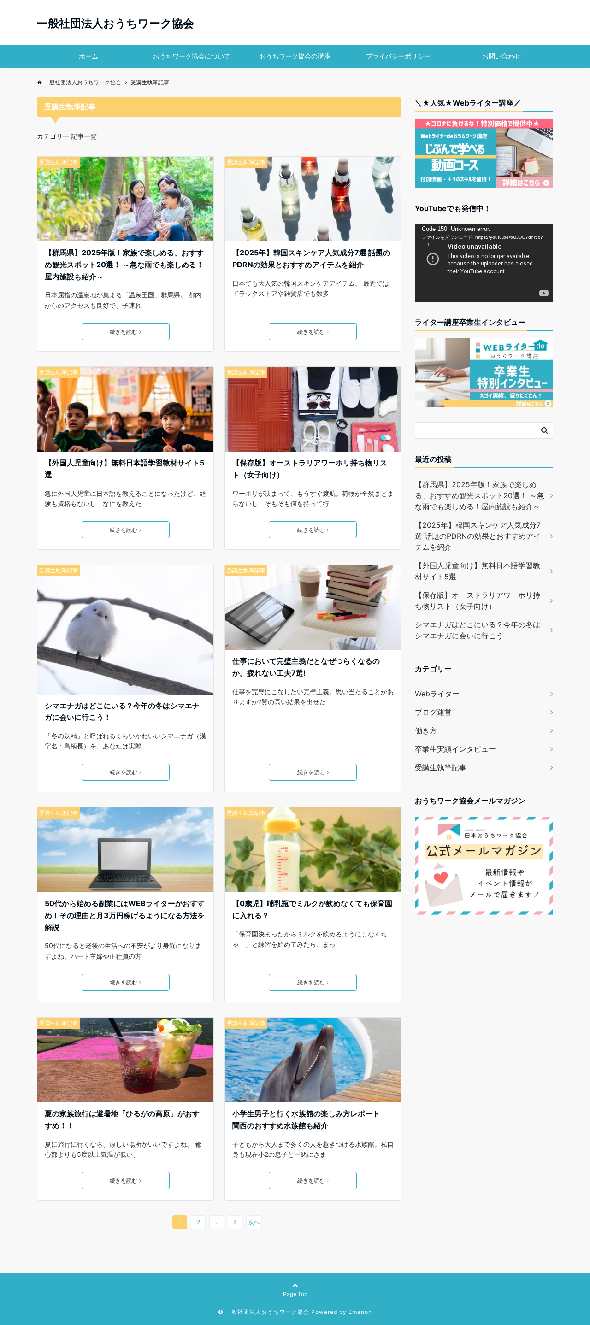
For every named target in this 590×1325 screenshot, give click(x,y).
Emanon (360, 1311)
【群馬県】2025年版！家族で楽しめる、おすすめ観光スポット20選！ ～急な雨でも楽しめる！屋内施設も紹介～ (124, 264)
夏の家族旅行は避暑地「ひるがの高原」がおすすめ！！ (122, 1119)
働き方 (426, 730)
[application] (484, 263)
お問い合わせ (501, 56)
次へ (254, 1222)
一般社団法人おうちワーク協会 (115, 23)
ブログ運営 (433, 712)
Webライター (437, 693)
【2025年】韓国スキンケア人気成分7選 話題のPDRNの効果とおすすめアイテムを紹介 (311, 258)
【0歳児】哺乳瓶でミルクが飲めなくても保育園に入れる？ (312, 909)
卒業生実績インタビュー (455, 749)
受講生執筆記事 (58, 162)
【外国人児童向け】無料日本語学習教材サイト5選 (124, 468)
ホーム (88, 56)
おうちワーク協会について (191, 56)
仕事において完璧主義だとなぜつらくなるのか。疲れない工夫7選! (306, 666)
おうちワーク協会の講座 (295, 56)
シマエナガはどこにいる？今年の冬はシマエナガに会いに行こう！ (122, 711)
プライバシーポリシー (398, 56)
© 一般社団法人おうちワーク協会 (263, 1311)
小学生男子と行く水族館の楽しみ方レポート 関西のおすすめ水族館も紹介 (309, 1119)
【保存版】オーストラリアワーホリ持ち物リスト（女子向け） (309, 468)
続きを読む (123, 331)
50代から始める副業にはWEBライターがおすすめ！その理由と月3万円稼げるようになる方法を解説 (125, 915)
